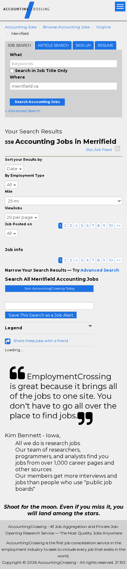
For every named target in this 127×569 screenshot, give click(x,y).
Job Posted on (18, 224)
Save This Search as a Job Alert (40, 315)
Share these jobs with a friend (40, 340)
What (16, 54)
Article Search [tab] (53, 45)
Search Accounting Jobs (37, 102)
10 (111, 225)
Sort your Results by (23, 159)
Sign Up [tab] (83, 45)
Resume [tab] (105, 45)
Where (17, 77)
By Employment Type (24, 175)
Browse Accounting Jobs (66, 26)
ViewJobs (13, 208)
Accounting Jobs (20, 26)
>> (118, 225)
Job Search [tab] (19, 45)
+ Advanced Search (22, 110)
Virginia (103, 26)
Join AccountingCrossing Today (49, 288)
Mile (8, 191)
